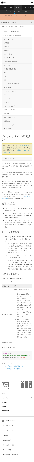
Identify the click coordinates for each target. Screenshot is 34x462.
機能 (11, 7)
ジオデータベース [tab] (9, 58)
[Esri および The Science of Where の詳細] (5, 386)
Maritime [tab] (6, 102)
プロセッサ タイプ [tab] (9, 106)
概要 (5, 7)
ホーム (2, 12)
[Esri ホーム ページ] (5, 2)
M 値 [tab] (5, 72)
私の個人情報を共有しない (10, 454)
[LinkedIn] (30, 382)
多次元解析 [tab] (7, 121)
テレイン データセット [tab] (10, 91)
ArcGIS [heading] (3, 393)
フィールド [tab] (7, 65)
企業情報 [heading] (4, 406)
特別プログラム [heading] (5, 410)
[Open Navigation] (32, 2)
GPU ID (6, 113)
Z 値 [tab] (5, 76)
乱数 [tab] (5, 80)
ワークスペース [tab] (8, 39)
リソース (18, 7)
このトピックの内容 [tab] (8, 158)
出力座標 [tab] (6, 43)
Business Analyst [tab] (9, 125)
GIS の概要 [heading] (4, 402)
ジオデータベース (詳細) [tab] (11, 61)
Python (20, 12)
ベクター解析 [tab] (8, 128)
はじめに (6, 12)
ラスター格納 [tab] (8, 87)
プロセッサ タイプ (24, 26)
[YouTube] (30, 386)
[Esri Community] (22, 386)
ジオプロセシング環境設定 (12, 369)
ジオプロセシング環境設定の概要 (11, 35)
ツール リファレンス (14, 12)
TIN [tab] (5, 95)
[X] (26, 382)
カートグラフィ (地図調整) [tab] (11, 84)
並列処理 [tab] (6, 50)
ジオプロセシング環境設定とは (10, 32)
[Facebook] (22, 382)
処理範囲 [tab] (6, 46)
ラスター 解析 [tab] (8, 54)
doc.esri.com (12, 18)
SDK (26, 12)
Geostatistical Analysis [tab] (10, 99)
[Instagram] (26, 386)
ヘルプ (10, 12)
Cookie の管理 (7, 450)
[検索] (27, 2)
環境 (16, 26)
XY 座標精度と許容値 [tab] (10, 69)
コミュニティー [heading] (5, 398)
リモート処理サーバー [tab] (10, 117)
